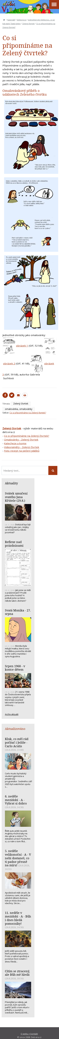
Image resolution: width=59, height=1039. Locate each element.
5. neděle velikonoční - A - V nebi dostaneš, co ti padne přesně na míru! (18, 858)
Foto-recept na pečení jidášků (21, 450)
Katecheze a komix (15, 443)
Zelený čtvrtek (28, 23)
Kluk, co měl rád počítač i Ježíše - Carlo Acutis (16, 742)
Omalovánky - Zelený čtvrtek (21, 439)
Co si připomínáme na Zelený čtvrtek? (28, 412)
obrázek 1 (22, 345)
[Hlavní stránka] (4, 20)
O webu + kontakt (29, 1033)
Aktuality (11, 483)
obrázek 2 (9, 363)
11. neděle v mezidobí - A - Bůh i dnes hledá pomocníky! (18, 918)
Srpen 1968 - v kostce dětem (15, 668)
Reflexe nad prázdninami (14, 543)
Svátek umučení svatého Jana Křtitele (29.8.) (16, 496)
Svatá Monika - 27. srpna (18, 612)
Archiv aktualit (11, 714)
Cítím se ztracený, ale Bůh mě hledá (17, 973)
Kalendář (11, 20)
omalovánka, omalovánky (18, 409)
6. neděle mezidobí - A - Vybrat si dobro (16, 799)
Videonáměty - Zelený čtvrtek (21, 447)
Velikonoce (21, 20)
